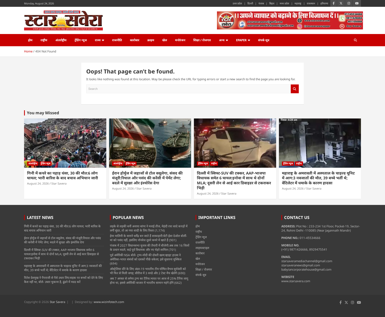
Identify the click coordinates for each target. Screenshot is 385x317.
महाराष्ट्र (298, 3)
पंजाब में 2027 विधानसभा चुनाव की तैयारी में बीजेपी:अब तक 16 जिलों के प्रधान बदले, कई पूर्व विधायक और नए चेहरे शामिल (149, 247)
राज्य (98, 40)
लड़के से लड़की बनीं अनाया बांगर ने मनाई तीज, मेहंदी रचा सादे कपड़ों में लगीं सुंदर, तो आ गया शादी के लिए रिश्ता (148, 228)
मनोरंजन (180, 40)
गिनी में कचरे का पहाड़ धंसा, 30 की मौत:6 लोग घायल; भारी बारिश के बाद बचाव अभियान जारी (62, 176)
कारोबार (134, 40)
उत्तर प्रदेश (237, 3)
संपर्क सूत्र (263, 40)
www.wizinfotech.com (109, 302)
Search (295, 88)
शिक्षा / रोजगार (202, 40)
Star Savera (59, 183)
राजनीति (117, 40)
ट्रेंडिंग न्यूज (81, 40)
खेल (164, 40)
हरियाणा (324, 3)
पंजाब (261, 3)
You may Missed (43, 112)
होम (30, 40)
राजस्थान (311, 3)
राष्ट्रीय (44, 40)
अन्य (222, 40)
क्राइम (150, 40)
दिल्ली (250, 3)
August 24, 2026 (38, 183)
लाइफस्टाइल (202, 248)
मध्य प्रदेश (284, 3)
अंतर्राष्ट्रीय (61, 40)
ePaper (241, 40)
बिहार (271, 3)
